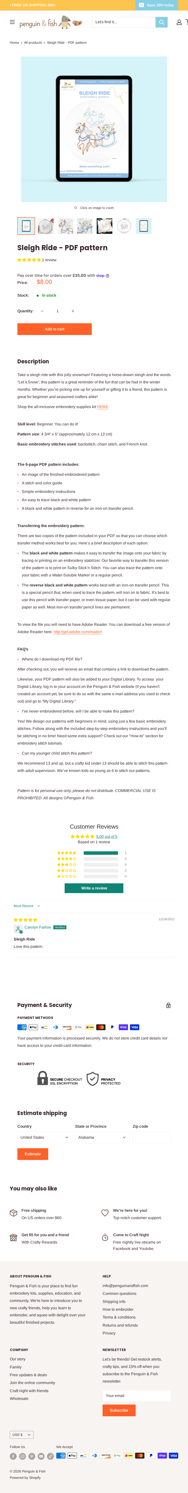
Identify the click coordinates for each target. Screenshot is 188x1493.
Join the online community (32, 1383)
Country (24, 1126)
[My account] (179, 22)
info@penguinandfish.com (125, 1286)
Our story (17, 1359)
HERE (102, 407)
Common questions (119, 1293)
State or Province (90, 1126)
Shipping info (114, 1301)
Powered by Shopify (25, 1478)
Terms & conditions (119, 1317)
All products (33, 42)
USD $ (17, 1435)
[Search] (161, 22)
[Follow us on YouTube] (41, 1456)
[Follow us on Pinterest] (31, 1456)
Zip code (140, 1126)
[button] (29, 260)
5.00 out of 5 (107, 836)
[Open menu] (12, 22)
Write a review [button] (94, 888)
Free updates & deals (28, 1375)
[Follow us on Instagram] (22, 1456)
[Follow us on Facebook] (13, 1456)
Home (14, 42)
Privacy (109, 1333)
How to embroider (118, 1309)
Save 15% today (160, 5)
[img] (25, 920)
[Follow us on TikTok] (50, 1456)
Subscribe (119, 1410)
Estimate (33, 1154)
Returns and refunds (120, 1325)
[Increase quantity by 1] (73, 311)
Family (16, 1367)
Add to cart (54, 329)
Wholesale (19, 1398)
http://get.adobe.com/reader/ (78, 632)
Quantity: (25, 311)
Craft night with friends (29, 1391)
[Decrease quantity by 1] (42, 311)
